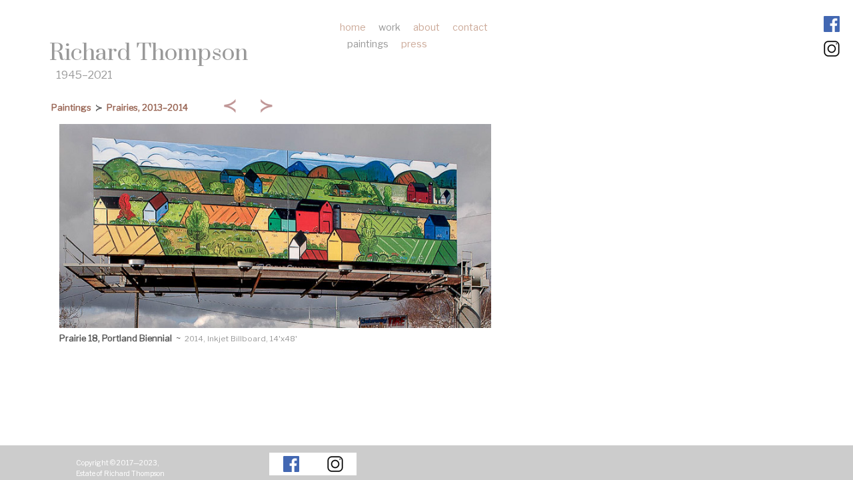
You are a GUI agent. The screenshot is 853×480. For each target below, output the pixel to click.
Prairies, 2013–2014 (147, 107)
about (426, 27)
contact (470, 27)
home (353, 27)
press (414, 44)
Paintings (71, 107)
